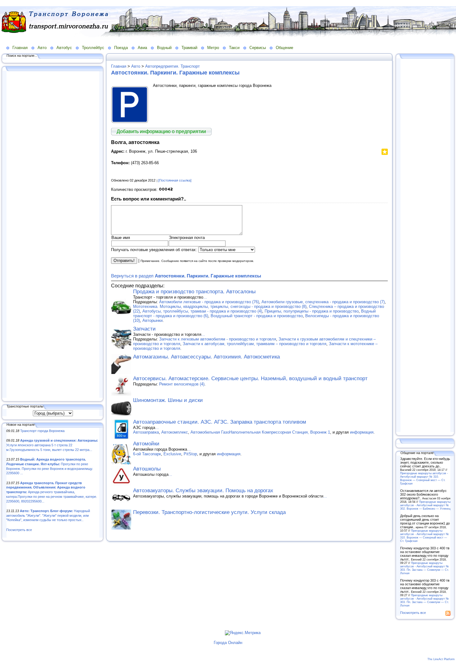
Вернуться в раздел (186, 275)
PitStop (190, 454)
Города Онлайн (228, 642)
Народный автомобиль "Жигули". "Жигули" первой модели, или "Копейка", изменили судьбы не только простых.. (48, 515)
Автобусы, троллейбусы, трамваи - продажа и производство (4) (202, 311)
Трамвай (189, 47)
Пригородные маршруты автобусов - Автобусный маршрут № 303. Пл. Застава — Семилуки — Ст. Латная (424, 568)
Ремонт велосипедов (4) (181, 384)
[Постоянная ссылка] (174, 180)
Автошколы (147, 469)
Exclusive (172, 454)
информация (361, 432)
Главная (20, 47)
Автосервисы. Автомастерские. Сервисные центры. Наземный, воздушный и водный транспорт (250, 378)
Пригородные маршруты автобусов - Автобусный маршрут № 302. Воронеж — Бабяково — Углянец (425, 505)
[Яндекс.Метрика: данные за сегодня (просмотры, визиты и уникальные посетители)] (243, 632)
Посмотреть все (19, 530)
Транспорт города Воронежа (42, 431)
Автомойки (146, 444)
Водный (164, 47)
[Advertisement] (52, 235)
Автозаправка (146, 432)
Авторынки (152, 320)
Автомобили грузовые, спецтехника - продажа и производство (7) (323, 301)
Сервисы (257, 47)
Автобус (64, 47)
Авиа (142, 47)
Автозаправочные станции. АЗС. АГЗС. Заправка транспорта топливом (219, 422)
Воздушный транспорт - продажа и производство (257, 315)
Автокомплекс (174, 432)
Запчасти (144, 329)
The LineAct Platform (441, 659)
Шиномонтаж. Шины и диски (168, 400)
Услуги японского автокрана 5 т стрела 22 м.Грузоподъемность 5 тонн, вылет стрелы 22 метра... (52, 445)
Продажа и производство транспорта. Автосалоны (194, 292)
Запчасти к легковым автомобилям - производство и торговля (217, 339)
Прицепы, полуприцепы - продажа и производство (312, 311)
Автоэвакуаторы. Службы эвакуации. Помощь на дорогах (203, 490)
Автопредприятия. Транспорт (172, 66)
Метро (213, 47)
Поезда (121, 47)
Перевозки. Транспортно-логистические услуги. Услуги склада (209, 512)
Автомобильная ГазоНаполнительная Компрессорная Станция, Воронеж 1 (260, 432)
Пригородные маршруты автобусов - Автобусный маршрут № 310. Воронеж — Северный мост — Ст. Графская (424, 478)
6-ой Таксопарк (147, 454)
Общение (284, 47)
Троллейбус (93, 47)
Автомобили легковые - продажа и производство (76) (209, 301)
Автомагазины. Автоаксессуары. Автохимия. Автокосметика (206, 357)
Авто (42, 47)
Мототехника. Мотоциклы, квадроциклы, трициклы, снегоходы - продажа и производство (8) (219, 306)
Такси (234, 47)
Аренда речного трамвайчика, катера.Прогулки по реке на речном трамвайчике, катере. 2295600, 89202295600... (51, 492)
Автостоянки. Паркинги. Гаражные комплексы (175, 73)
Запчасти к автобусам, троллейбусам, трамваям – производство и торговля (254, 343)
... (205, 297)
